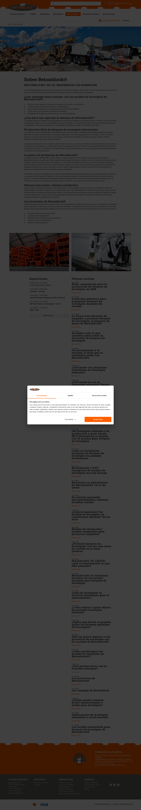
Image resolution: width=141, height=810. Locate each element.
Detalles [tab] (70, 395)
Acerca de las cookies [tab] (99, 395)
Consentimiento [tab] (41, 395)
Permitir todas (98, 419)
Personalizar (69, 419)
